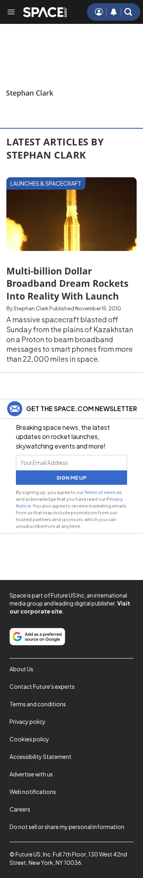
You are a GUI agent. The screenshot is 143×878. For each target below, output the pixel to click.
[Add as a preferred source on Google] (37, 636)
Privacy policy (28, 721)
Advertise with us (31, 774)
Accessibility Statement (41, 756)
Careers (20, 809)
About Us (21, 668)
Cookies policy (29, 739)
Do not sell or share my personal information (67, 826)
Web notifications (33, 791)
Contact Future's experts (42, 686)
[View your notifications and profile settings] (114, 12)
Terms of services (103, 492)
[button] (128, 12)
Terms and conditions (38, 703)
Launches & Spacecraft (45, 183)
